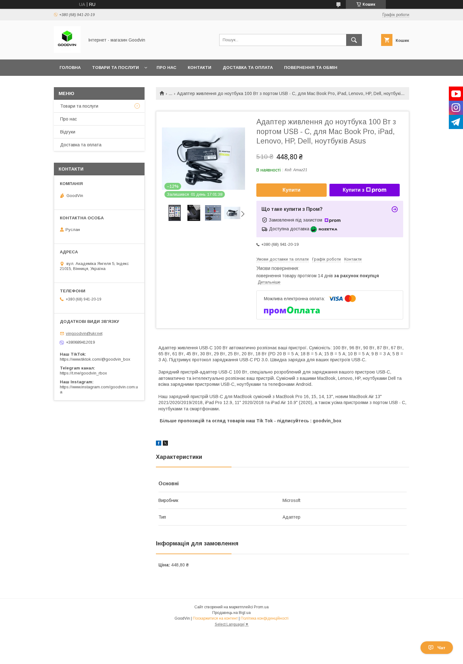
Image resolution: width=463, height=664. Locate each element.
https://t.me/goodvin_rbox (83, 373)
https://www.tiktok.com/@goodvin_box (95, 359)
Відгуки (67, 131)
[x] (165, 444)
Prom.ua (261, 607)
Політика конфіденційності (265, 618)
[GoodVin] (67, 51)
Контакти (199, 67)
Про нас (166, 67)
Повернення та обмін (310, 67)
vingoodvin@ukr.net (84, 333)
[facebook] (158, 444)
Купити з (353, 190)
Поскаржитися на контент (215, 618)
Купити (291, 190)
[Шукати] (354, 40)
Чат (441, 647)
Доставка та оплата (248, 67)
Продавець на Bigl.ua (231, 613)
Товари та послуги (115, 67)
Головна (70, 67)
